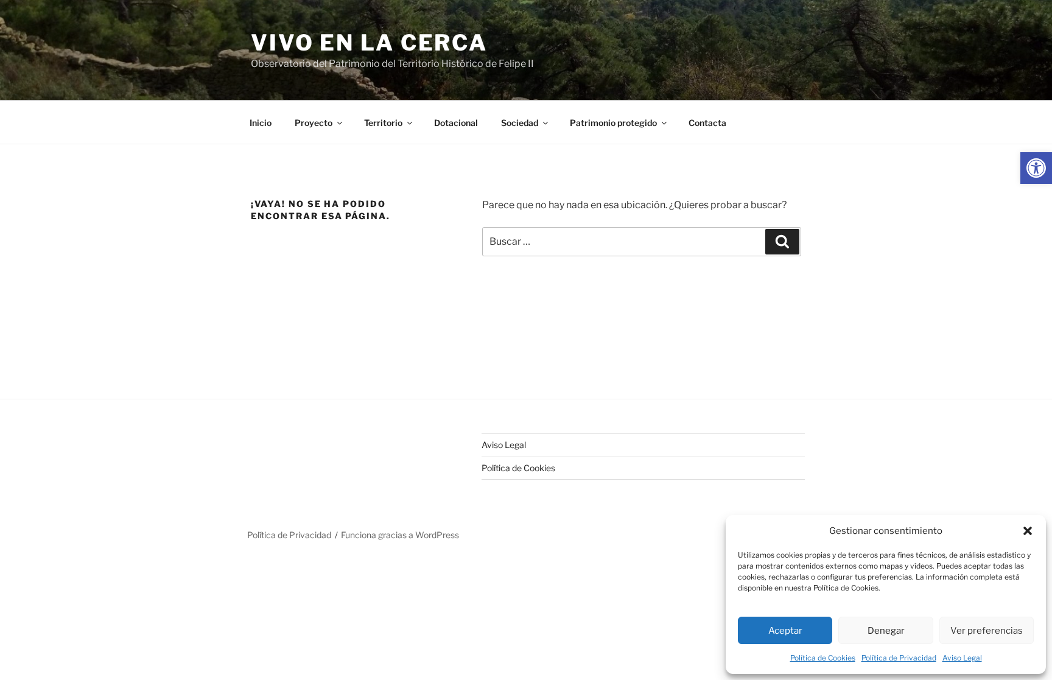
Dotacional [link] (456, 122)
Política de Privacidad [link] (898, 657)
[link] (1036, 168)
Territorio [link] (383, 122)
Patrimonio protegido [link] (613, 122)
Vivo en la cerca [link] (369, 42)
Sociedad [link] (519, 122)
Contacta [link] (707, 122)
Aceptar (785, 630)
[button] (1028, 531)
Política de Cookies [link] (822, 657)
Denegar (886, 630)
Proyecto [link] (313, 122)
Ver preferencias (986, 630)
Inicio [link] (261, 122)
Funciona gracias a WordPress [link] (400, 535)
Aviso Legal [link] (962, 657)
